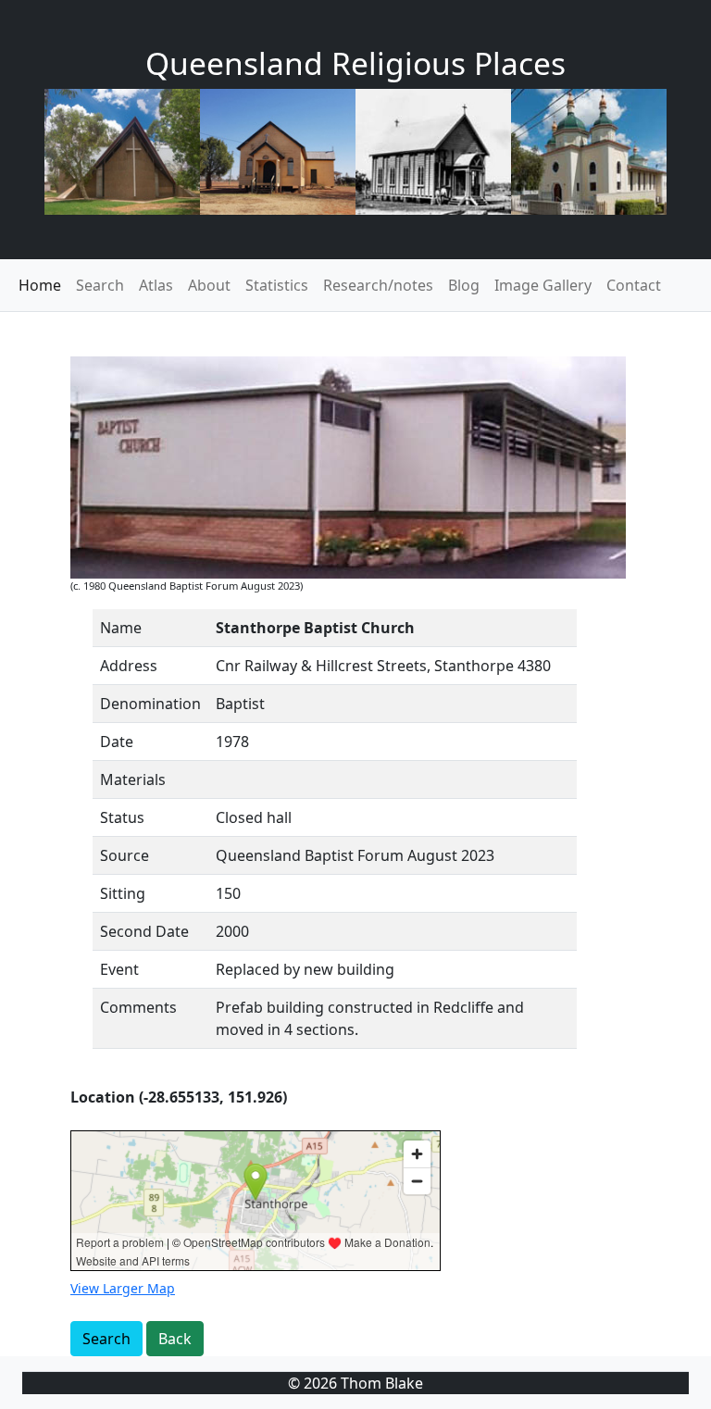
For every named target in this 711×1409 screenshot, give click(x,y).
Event (119, 969)
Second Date (144, 931)
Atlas (156, 285)
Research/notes (378, 285)
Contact (633, 285)
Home (40, 285)
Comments (138, 1007)
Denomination (150, 703)
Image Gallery (543, 285)
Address (128, 665)
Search (100, 285)
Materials (133, 779)
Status (122, 817)
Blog (464, 285)
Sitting (122, 893)
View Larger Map (122, 1288)
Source (124, 855)
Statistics (276, 285)
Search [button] (106, 1338)
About (209, 285)
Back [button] (175, 1338)
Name (121, 627)
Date (116, 741)
